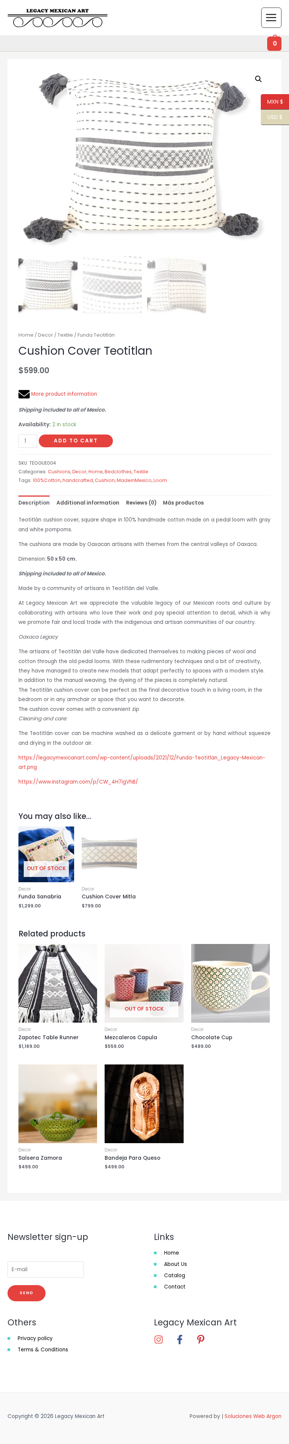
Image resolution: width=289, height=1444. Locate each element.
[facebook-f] (185, 1339)
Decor (45, 335)
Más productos (183, 502)
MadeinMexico (134, 480)
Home (25, 335)
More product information (63, 394)
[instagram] (163, 1339)
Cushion (105, 480)
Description (34, 502)
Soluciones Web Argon (253, 1416)
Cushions (59, 471)
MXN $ (272, 102)
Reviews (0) (141, 502)
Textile (65, 335)
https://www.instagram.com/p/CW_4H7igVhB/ (78, 781)
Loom (160, 480)
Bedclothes (118, 471)
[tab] (34, 503)
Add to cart (76, 440)
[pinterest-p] (203, 1339)
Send (26, 1293)
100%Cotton (47, 480)
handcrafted (77, 480)
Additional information (87, 502)
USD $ (271, 117)
